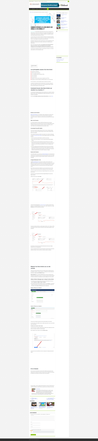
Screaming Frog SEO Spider (38, 135)
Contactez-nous (36, 1)
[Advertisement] (42, 57)
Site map (40, 1)
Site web (32, 426)
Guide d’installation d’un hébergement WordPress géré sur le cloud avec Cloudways (50, 398)
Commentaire (32, 415)
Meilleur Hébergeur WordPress (60, 60)
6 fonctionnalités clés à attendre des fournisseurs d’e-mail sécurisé (34, 408)
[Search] (68, 1)
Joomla (52, 96)
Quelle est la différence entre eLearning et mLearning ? (42, 407)
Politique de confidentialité (44, 1)
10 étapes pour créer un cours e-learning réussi (50, 407)
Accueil (30, 9)
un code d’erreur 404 (42, 204)
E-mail (31, 424)
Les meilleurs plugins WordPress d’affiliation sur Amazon (34, 398)
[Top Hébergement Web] (35, 4)
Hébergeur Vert (58, 61)
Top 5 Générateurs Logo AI (64, 14)
